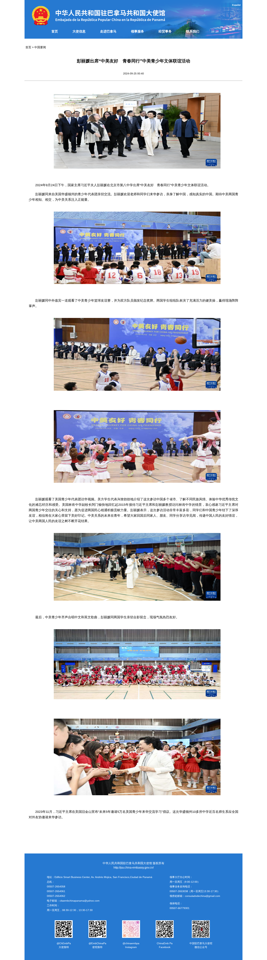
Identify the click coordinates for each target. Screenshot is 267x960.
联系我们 (192, 31)
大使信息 (79, 31)
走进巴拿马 (108, 31)
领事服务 (137, 31)
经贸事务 (165, 31)
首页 (54, 31)
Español (236, 5)
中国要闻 (40, 47)
